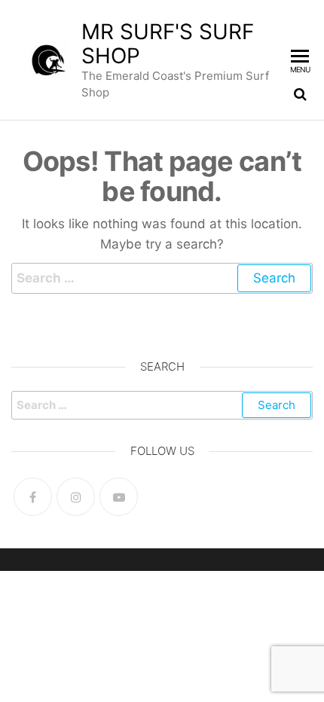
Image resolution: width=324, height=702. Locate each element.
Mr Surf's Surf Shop (167, 44)
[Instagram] (76, 497)
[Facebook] (33, 497)
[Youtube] (118, 497)
